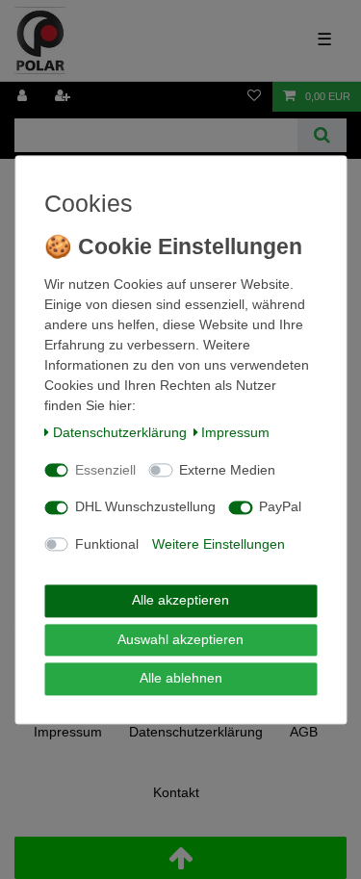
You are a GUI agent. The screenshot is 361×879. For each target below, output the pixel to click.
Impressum (235, 433)
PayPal (280, 507)
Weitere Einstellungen (218, 544)
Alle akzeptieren (180, 600)
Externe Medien (227, 470)
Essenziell (105, 470)
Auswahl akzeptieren (180, 639)
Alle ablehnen (181, 678)
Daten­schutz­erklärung (120, 433)
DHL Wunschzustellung (145, 507)
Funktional (107, 544)
